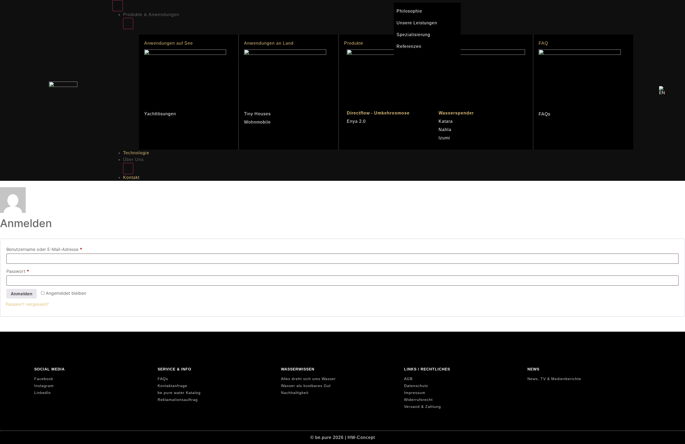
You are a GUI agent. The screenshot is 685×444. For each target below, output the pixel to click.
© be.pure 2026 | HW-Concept (342, 437)
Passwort (29, 270)
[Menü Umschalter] (117, 5)
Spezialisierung (413, 34)
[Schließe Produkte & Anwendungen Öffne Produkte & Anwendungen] (128, 23)
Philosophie (409, 11)
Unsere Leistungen (417, 23)
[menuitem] (662, 90)
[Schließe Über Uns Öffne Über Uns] (128, 168)
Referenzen (409, 46)
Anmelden (21, 293)
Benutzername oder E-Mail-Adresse (56, 248)
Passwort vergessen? (27, 304)
